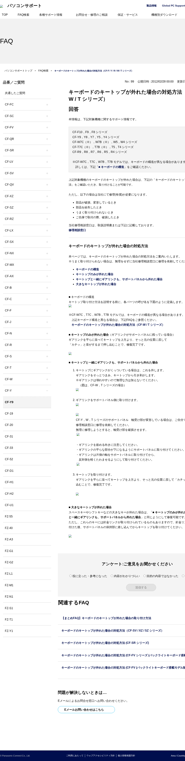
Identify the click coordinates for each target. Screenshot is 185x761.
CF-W (8, 379)
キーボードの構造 (87, 269)
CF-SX (9, 241)
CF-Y (8, 390)
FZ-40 (9, 528)
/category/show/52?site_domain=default (47, 253)
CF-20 (9, 424)
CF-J (8, 322)
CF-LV (9, 161)
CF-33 (9, 447)
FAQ (6, 41)
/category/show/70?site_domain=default (47, 356)
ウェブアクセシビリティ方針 (101, 755)
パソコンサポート (24, 6)
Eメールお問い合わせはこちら (84, 709)
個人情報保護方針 (126, 755)
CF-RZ (9, 218)
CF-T (8, 367)
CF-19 (9, 413)
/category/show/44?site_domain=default (47, 288)
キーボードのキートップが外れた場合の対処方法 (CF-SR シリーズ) (105, 642)
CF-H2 (9, 493)
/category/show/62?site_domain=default (47, 345)
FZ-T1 (9, 619)
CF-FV (9, 127)
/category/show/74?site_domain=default (47, 150)
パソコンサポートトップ (18, 70)
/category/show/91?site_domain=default (47, 368)
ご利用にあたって (74, 755)
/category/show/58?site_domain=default (47, 185)
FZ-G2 (9, 562)
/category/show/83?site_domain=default (47, 242)
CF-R (8, 344)
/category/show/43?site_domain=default (47, 276)
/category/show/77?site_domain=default (47, 173)
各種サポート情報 (50, 14)
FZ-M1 (9, 585)
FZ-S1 (9, 608)
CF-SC (9, 116)
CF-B (8, 287)
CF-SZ (9, 207)
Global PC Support (173, 5)
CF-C (8, 299)
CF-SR (9, 150)
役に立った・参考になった (89, 576)
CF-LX (9, 230)
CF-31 (9, 436)
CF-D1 (9, 470)
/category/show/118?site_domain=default (47, 116)
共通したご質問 (15, 93)
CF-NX (9, 253)
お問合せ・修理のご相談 (92, 14)
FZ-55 (9, 516)
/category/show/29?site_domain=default (47, 162)
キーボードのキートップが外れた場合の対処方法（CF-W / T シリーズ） (118, 324)
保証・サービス (128, 14)
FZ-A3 (9, 539)
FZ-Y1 (9, 630)
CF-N (8, 333)
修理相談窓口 (77, 230)
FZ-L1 (9, 573)
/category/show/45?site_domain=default (47, 299)
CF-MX (9, 264)
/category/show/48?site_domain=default (47, 333)
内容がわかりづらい (127, 576)
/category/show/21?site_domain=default (47, 127)
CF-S (8, 356)
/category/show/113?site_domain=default (47, 391)
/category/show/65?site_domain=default (47, 219)
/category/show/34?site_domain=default (47, 231)
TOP (5, 14)
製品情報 (152, 5)
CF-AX (9, 276)
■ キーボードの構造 (111, 166)
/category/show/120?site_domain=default (47, 105)
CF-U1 (9, 505)
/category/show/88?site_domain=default (47, 208)
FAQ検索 (23, 14)
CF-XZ (9, 196)
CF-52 (9, 459)
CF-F (8, 310)
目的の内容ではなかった (162, 576)
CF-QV (9, 184)
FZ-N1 (9, 596)
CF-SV (9, 173)
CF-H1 (9, 482)
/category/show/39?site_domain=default (47, 265)
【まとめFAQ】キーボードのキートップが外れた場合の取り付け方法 (106, 618)
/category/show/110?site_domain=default (47, 139)
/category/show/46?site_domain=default (47, 311)
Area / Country (178, 756)
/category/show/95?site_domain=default (47, 379)
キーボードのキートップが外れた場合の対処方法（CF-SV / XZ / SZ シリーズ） (112, 630)
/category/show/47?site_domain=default (47, 322)
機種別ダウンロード (164, 14)
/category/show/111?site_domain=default (47, 196)
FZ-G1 (9, 550)
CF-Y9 (9, 402)
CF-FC (9, 104)
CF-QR (9, 138)
